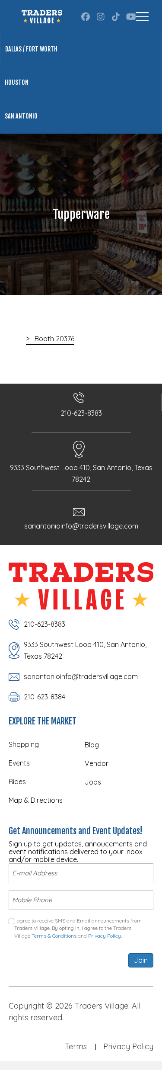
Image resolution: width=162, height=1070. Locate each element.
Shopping (24, 744)
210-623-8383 (81, 413)
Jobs (93, 782)
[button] (85, 17)
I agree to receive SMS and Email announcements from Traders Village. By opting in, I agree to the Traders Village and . (78, 928)
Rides (17, 781)
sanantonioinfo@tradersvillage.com (81, 526)
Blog (92, 744)
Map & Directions (36, 800)
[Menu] (142, 17)
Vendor (96, 763)
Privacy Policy (104, 935)
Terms (76, 1046)
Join (141, 960)
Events (19, 763)
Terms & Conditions (54, 935)
